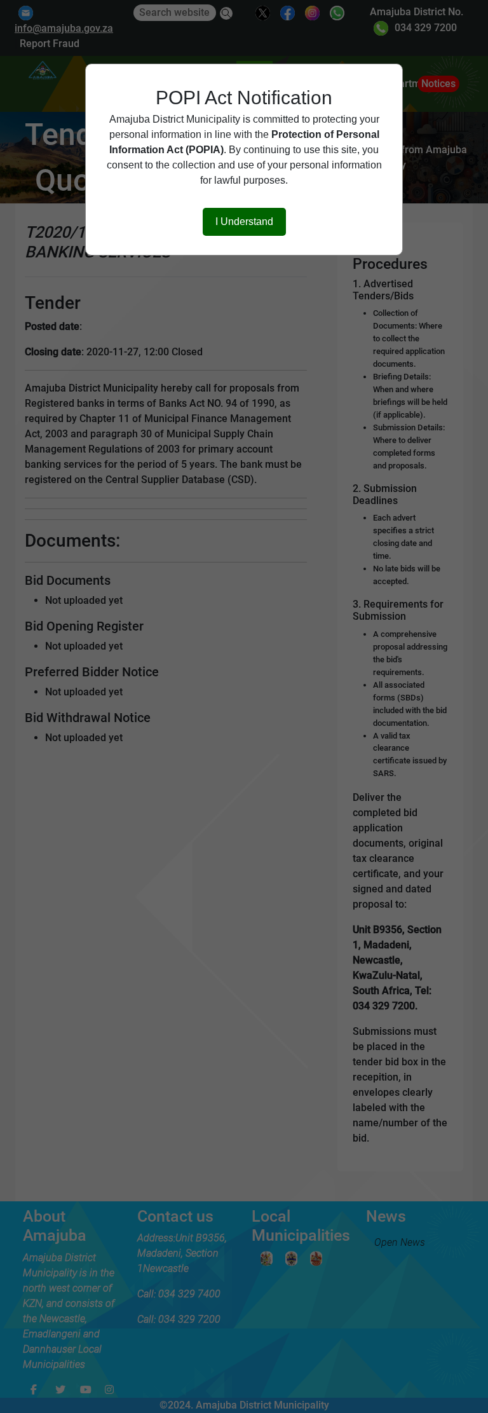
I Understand (244, 221)
